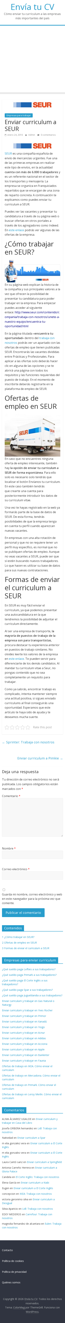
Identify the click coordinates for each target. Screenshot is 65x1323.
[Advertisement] (32, 59)
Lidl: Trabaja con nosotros (37, 1208)
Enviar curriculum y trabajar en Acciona (24, 1044)
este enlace (16, 230)
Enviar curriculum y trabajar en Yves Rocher (27, 1010)
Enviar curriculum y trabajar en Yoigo (23, 1027)
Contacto (7, 1250)
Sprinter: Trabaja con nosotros (28, 742)
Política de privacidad (14, 1271)
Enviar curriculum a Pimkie (40, 758)
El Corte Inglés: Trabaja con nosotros (37, 1177)
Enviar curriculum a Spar (31, 1137)
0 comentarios (48, 134)
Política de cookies (13, 1261)
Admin (32, 134)
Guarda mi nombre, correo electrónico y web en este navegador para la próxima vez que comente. (32, 898)
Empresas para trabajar (18, 115)
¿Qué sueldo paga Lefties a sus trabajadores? (28, 969)
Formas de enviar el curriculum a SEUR (25, 948)
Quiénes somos (11, 1282)
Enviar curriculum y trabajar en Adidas (24, 1038)
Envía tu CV (32, 6)
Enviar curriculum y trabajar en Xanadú (24, 1021)
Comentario (11, 796)
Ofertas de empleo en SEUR (19, 942)
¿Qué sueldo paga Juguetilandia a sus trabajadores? (32, 995)
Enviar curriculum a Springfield (44, 1162)
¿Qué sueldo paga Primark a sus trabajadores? (29, 975)
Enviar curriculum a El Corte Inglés (33, 1188)
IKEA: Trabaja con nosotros (36, 1193)
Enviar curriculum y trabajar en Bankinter (25, 1055)
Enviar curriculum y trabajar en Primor (24, 1016)
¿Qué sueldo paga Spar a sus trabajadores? (27, 989)
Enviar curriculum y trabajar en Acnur (23, 1032)
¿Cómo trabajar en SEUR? (18, 937)
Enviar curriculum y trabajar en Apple (23, 1049)
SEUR (8, 153)
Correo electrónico (16, 869)
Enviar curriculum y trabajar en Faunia (24, 1060)
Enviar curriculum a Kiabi (35, 1182)
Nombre (9, 848)
